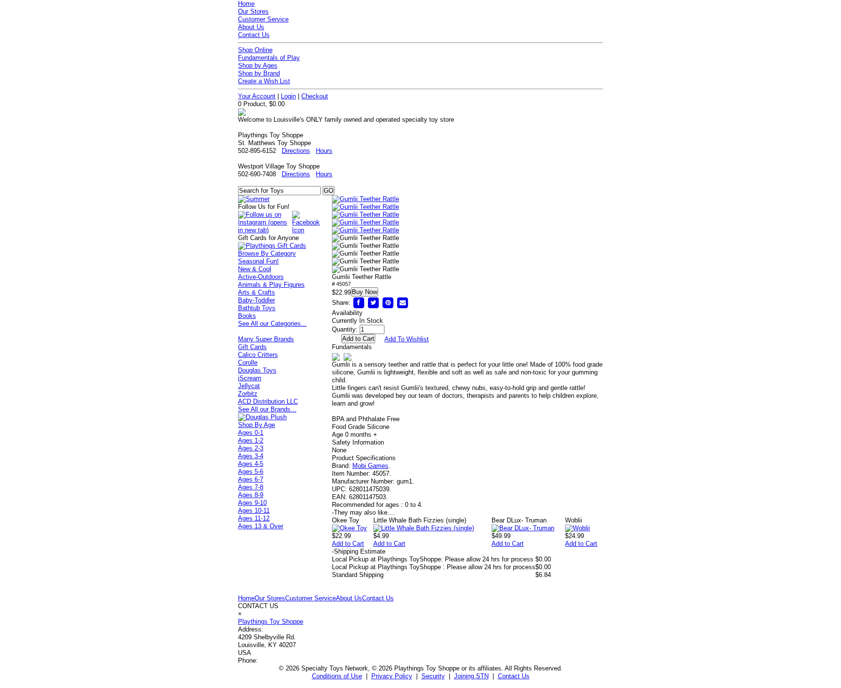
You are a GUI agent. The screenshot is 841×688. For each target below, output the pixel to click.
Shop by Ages (257, 65)
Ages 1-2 (250, 440)
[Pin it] (388, 302)
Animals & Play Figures (271, 284)
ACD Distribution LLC (268, 401)
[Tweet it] (373, 302)
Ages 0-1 (250, 432)
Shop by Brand (259, 73)
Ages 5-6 (250, 471)
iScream (249, 378)
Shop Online (255, 50)
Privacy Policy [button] (391, 676)
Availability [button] (347, 312)
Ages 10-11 (254, 510)
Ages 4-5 (250, 463)
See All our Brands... (267, 409)
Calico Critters (258, 354)
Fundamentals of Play (269, 57)
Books (247, 315)
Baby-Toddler (256, 300)
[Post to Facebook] (358, 302)
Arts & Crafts (256, 292)
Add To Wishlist (406, 339)
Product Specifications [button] (364, 458)
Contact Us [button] (514, 676)
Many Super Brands (266, 339)
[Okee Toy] (349, 528)
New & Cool (254, 269)
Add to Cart (348, 543)
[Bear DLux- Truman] (523, 528)
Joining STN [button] (471, 676)
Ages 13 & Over (260, 526)
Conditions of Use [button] (337, 676)
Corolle (247, 362)
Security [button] (433, 676)
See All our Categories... (272, 323)
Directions (296, 150)
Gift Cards (252, 347)
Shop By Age (256, 424)
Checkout (314, 96)
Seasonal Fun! (258, 261)
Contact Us (254, 34)
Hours (324, 150)
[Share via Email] (402, 302)
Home (246, 3)
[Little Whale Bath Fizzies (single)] (423, 528)
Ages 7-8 (250, 487)
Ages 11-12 (254, 518)
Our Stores (253, 11)
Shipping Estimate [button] (358, 551)
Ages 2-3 (250, 448)
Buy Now (364, 292)
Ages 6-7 (250, 479)
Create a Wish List (264, 81)
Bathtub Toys (256, 308)
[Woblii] (577, 528)
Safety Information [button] (358, 442)
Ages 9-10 (252, 502)
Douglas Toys (257, 370)
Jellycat (249, 386)
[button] (365, 199)
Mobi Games (370, 465)
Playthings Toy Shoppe (270, 621)
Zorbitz (247, 393)
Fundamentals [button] (352, 347)
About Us (251, 27)
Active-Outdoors (261, 276)
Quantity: (345, 329)
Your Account (256, 96)
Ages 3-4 (250, 456)
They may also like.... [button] (363, 512)
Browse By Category (267, 253)
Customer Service (263, 19)
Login (288, 96)
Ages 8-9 (250, 495)
